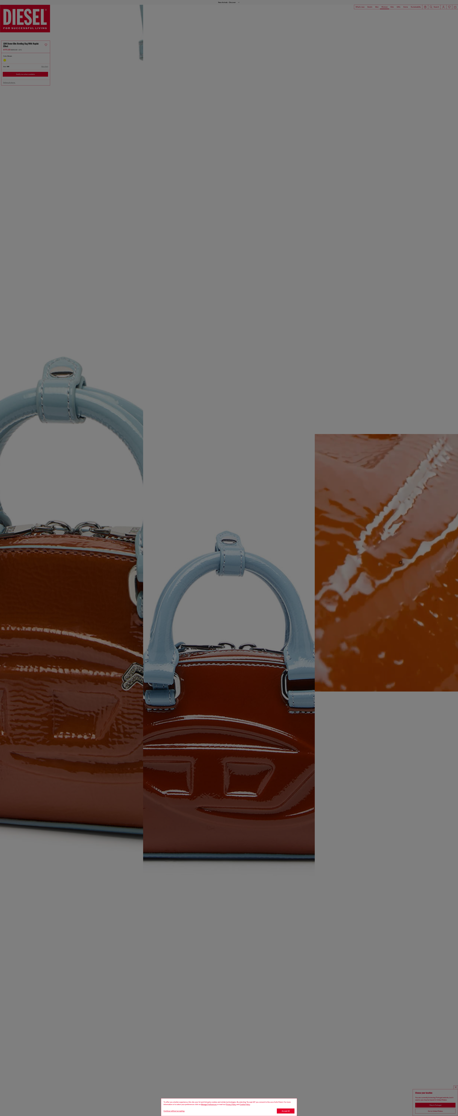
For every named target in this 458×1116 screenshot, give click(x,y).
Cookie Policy (245, 1104)
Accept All (286, 1111)
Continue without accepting (174, 1111)
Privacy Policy (231, 1104)
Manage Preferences (209, 1104)
